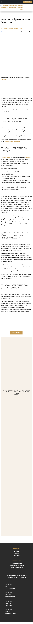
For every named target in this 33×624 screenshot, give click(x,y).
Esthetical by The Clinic (10, 28)
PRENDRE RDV (27, 1)
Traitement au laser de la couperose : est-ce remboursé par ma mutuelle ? (16, 427)
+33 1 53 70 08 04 (10, 597)
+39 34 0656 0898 (10, 614)
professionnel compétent (12, 141)
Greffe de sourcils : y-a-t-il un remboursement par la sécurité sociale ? (16, 494)
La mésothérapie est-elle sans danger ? (15, 513)
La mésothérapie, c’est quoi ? (16, 405)
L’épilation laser (5, 157)
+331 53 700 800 (7, 2)
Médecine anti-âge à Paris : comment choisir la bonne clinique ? (16, 450)
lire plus (5, 411)
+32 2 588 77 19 (9, 605)
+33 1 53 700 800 (10, 588)
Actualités (4, 80)
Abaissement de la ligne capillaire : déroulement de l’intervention (16, 472)
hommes (28, 157)
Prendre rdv (16, 333)
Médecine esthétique (17, 567)
